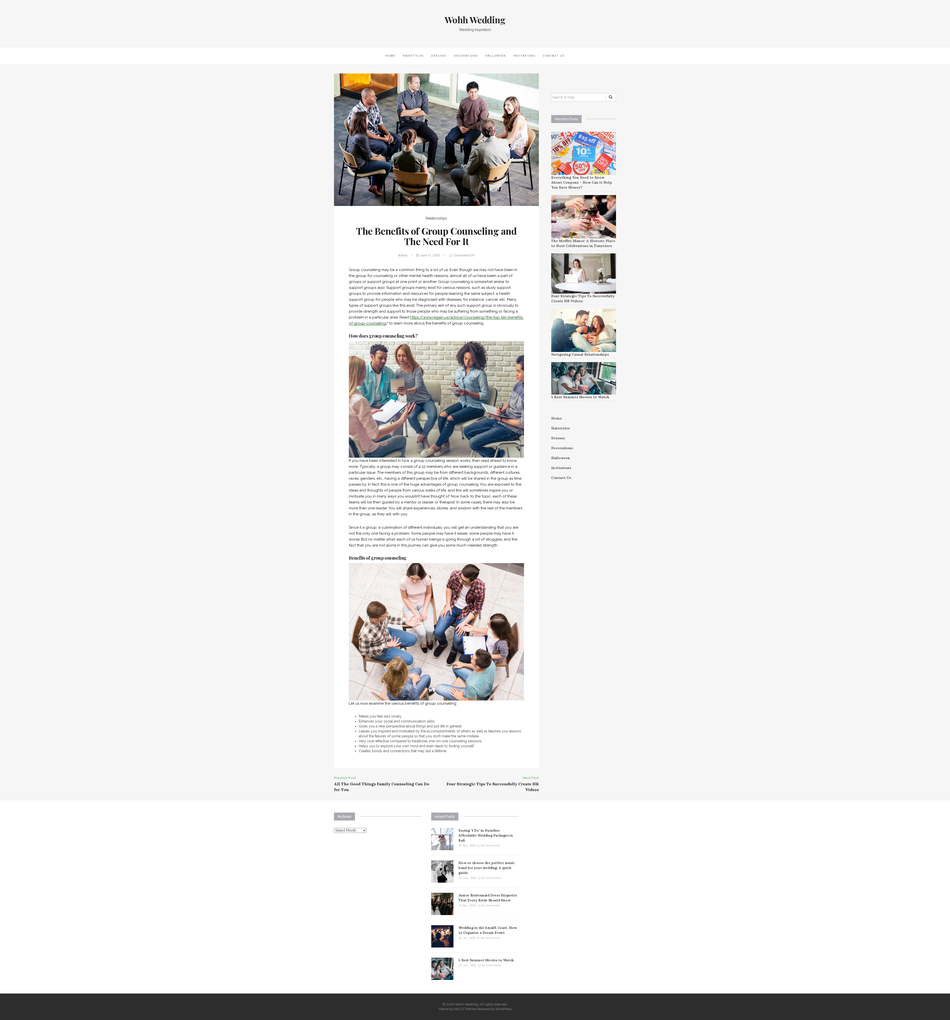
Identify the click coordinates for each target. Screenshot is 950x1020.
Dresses (439, 55)
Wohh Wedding (475, 19)
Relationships (436, 218)
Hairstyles (413, 55)
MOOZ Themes (465, 1009)
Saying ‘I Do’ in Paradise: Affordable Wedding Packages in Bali (485, 835)
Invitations (524, 55)
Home (390, 55)
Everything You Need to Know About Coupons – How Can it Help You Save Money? (581, 182)
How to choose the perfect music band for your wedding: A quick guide (486, 868)
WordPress (504, 1009)
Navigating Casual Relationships (580, 354)
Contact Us (554, 55)
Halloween (495, 55)
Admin (402, 255)
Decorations (466, 55)
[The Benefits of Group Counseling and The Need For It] (436, 139)
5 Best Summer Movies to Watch (580, 397)
